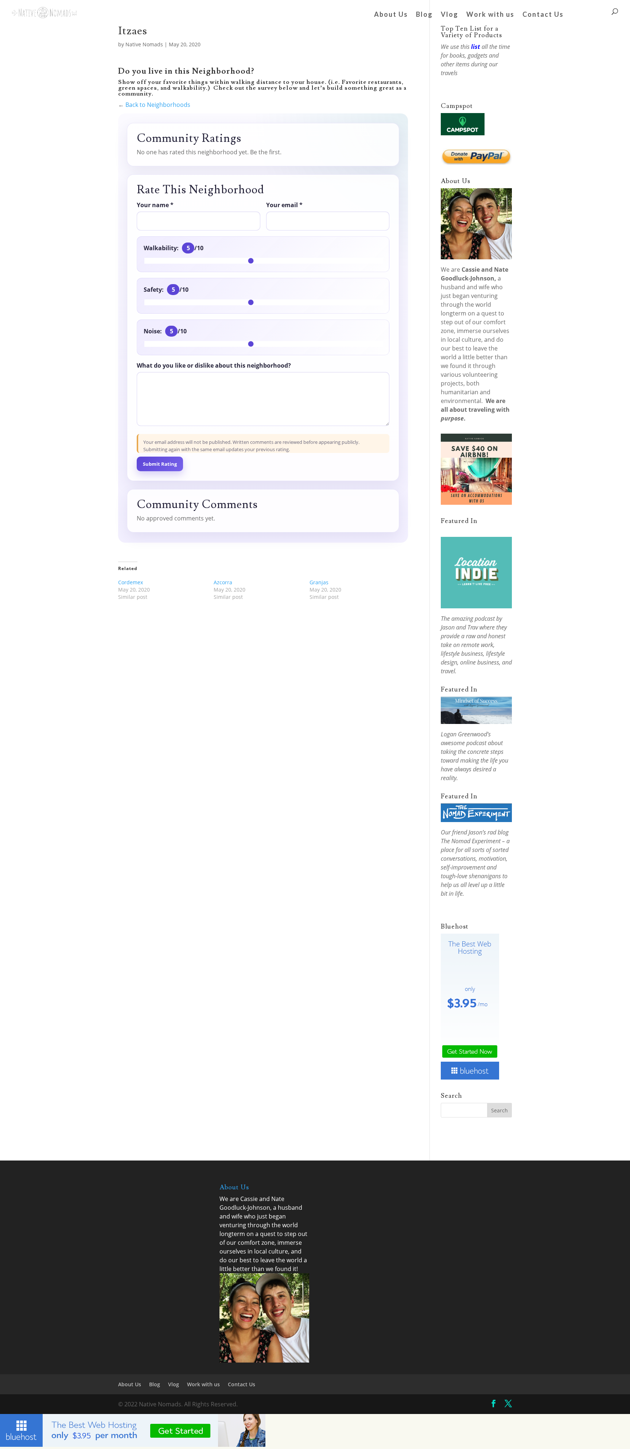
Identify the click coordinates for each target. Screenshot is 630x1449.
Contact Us (543, 15)
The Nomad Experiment (471, 841)
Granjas (319, 582)
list (475, 47)
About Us (391, 15)
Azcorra (223, 582)
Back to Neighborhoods (157, 105)
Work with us (490, 15)
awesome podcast (463, 743)
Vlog (449, 15)
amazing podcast (473, 619)
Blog (424, 15)
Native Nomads (144, 44)
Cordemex (130, 582)
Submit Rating (160, 464)
